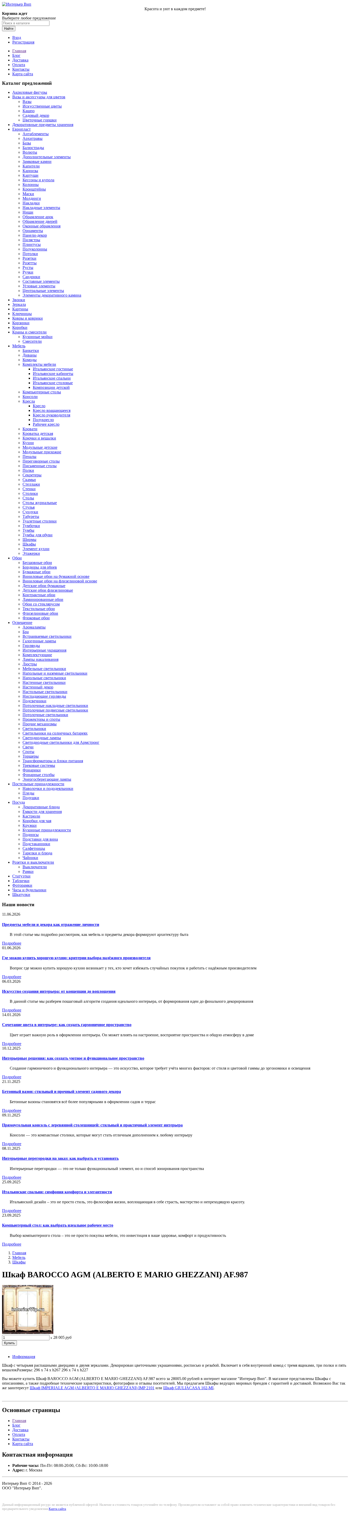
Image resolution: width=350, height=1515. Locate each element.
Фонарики (32, 770)
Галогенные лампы (39, 641)
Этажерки (31, 553)
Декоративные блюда (41, 807)
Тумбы (28, 530)
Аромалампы (34, 627)
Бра (26, 632)
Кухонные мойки (38, 337)
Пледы (28, 793)
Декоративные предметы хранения (42, 124)
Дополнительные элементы (47, 157)
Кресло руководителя (51, 415)
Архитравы (33, 138)
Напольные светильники (44, 678)
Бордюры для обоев (40, 567)
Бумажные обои (36, 572)
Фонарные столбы (39, 774)
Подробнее (11, 943)
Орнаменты (33, 230)
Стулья (29, 507)
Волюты (30, 152)
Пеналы (29, 456)
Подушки (31, 798)
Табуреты (31, 516)
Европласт (21, 129)
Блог (16, 55)
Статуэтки (21, 876)
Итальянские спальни (52, 378)
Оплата (18, 64)
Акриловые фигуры (29, 92)
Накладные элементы (41, 207)
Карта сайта (22, 74)
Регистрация (23, 42)
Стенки (29, 489)
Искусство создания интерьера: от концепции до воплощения (59, 991)
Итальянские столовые (53, 383)
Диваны (30, 355)
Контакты (20, 69)
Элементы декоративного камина (52, 295)
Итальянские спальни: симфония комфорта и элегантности (57, 1192)
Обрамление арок (38, 217)
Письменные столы (40, 466)
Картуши (30, 175)
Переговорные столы (41, 461)
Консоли (30, 396)
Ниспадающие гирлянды (44, 696)
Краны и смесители (29, 332)
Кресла (29, 401)
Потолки (30, 254)
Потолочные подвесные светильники (55, 710)
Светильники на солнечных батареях (55, 733)
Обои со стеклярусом (41, 604)
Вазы (27, 101)
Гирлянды (31, 645)
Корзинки (20, 323)
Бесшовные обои (37, 562)
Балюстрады (33, 147)
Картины (20, 309)
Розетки (29, 258)
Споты (28, 751)
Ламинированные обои (43, 599)
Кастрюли (31, 816)
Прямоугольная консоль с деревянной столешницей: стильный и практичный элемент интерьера (92, 1125)
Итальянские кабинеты (53, 373)
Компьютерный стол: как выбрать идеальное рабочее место (57, 1225)
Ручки (28, 272)
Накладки (31, 203)
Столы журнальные (40, 502)
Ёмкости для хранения (42, 811)
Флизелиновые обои (40, 613)
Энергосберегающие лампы (47, 779)
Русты (28, 267)
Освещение (22, 622)
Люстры (30, 664)
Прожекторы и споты (41, 719)
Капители (31, 166)
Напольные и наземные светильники (55, 673)
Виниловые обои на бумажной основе (56, 576)
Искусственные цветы (42, 106)
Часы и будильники (29, 890)
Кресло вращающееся (51, 410)
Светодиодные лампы (42, 738)
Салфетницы (34, 848)
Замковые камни (37, 161)
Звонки (18, 300)
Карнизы (30, 171)
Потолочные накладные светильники (55, 705)
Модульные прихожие (42, 452)
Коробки (19, 327)
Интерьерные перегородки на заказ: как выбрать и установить (60, 1158)
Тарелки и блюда (37, 853)
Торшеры (31, 756)
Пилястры (31, 240)
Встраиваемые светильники (47, 636)
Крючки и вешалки (39, 438)
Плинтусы (32, 244)
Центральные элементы (43, 290)
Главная (19, 51)
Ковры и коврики (27, 318)
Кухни (28, 443)
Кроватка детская (38, 433)
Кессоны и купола (38, 180)
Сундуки (30, 512)
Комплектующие (37, 655)
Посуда (18, 802)
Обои (17, 558)
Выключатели (35, 867)
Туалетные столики (40, 521)
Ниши (28, 212)
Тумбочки (31, 526)
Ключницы (22, 313)
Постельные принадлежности (38, 784)
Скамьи (29, 479)
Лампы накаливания (40, 659)
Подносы (31, 834)
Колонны (31, 184)
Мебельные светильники (44, 668)
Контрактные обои (39, 595)
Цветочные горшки (40, 120)
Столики (30, 493)
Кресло (39, 406)
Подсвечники (34, 701)
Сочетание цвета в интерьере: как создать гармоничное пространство (66, 1024)
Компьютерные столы (42, 392)
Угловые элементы (39, 286)
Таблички (20, 881)
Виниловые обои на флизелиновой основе (60, 581)
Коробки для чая (37, 821)
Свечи (28, 747)
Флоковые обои (36, 618)
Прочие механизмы (40, 724)
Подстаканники (36, 844)
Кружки (30, 825)
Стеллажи (31, 484)
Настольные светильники (45, 691)
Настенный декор (38, 687)
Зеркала (19, 304)
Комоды (30, 360)
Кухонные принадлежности (47, 830)
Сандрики (31, 277)
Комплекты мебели (39, 364)
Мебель (18, 346)
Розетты (30, 263)
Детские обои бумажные (44, 585)
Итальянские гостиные (53, 369)
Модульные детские (40, 447)
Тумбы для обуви (38, 535)
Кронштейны (34, 189)
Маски (28, 194)
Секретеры (32, 475)
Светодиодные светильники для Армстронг (61, 742)
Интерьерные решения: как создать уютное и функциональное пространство (73, 1058)
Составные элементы (41, 281)
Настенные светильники (44, 682)
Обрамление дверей (40, 221)
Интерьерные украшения (44, 650)
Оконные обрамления (41, 226)
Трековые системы (39, 765)
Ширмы (29, 539)
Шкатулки (21, 894)
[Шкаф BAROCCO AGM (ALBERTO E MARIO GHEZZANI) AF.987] (27, 1332)
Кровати (30, 429)
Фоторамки (22, 885)
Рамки (28, 871)
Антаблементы (36, 134)
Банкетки (31, 350)
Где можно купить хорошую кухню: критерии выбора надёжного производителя (76, 958)
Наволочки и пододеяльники (48, 788)
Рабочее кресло (46, 424)
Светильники (34, 728)
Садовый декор (36, 115)
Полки (28, 470)
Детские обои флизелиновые (48, 590)
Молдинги (32, 198)
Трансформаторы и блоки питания (53, 761)
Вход (16, 37)
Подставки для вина (40, 839)
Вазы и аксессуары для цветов (38, 97)
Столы (28, 498)
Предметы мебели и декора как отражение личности (50, 924)
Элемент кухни (36, 549)
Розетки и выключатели (33, 862)
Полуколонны (35, 249)
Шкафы (29, 544)
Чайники (30, 857)
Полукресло (43, 419)
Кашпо (29, 111)
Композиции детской (51, 387)
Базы (27, 143)
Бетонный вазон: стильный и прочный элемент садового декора (61, 1091)
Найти (8, 28)
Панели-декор (35, 235)
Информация (23, 1356)
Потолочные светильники (45, 715)
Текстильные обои (39, 609)
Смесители (32, 341)
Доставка (20, 60)
